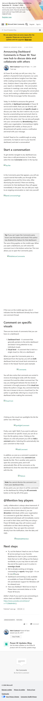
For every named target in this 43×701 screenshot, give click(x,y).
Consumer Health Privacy (29, 697)
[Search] (26, 24)
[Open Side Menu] (3, 24)
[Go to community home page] (15, 24)
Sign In (38, 24)
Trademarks (5, 694)
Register (32, 24)
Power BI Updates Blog (10, 30)
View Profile (16, 637)
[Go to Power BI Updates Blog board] (6, 644)
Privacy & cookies (19, 690)
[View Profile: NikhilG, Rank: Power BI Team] (6, 67)
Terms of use (31, 690)
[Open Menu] (40, 30)
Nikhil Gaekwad (15, 67)
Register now (7, 17)
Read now (28, 40)
